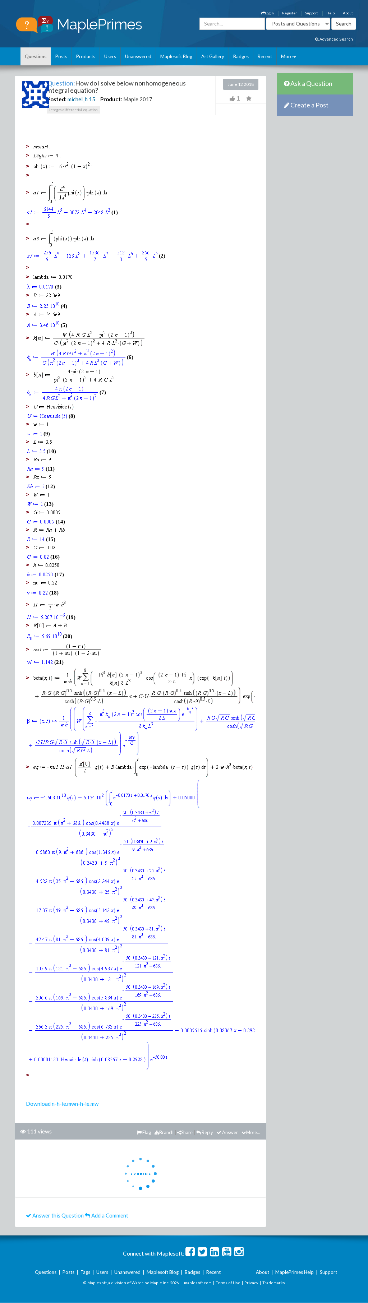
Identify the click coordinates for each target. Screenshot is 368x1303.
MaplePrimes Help (294, 1272)
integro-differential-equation (73, 109)
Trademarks (273, 1282)
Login (269, 13)
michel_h (78, 99)
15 (92, 99)
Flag (146, 1132)
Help (330, 13)
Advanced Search (336, 39)
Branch (166, 1132)
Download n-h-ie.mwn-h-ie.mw (62, 1103)
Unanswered (138, 56)
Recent (265, 56)
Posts (61, 56)
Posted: (56, 99)
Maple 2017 (137, 99)
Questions (35, 56)
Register (289, 13)
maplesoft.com (198, 1282)
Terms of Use (228, 1282)
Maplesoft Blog (176, 56)
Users (110, 56)
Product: (111, 99)
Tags (85, 1272)
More (287, 56)
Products (85, 56)
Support (311, 13)
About (348, 13)
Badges (241, 56)
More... (253, 1132)
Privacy (251, 1282)
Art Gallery (212, 56)
